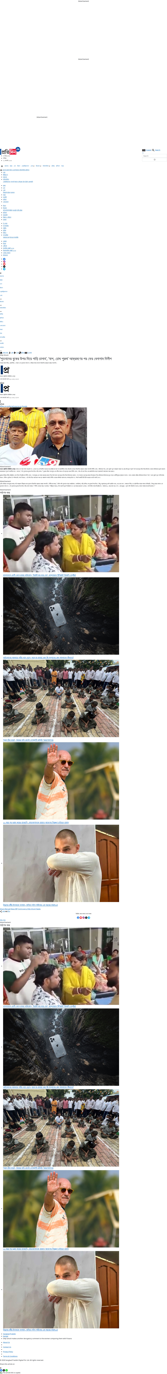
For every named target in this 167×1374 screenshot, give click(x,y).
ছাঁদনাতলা (5, 255)
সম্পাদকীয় (5, 235)
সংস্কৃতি (15, 210)
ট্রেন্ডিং (4, 228)
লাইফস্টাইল (46, 166)
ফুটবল (8, 192)
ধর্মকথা (4, 199)
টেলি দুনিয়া (19, 210)
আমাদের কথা (6, 237)
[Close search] (143, 153)
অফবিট (5, 197)
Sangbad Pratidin (9, 1334)
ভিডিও (4, 233)
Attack (2, 909)
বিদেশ (18, 166)
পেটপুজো (20, 182)
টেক (24, 182)
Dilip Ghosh (31, 909)
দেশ (15, 166)
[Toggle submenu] (1, 305)
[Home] (10, 150)
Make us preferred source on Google (13, 406)
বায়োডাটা (5, 215)
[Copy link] (3, 383)
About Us (6, 1342)
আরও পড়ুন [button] (3, 920)
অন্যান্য (12, 192)
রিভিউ (10, 210)
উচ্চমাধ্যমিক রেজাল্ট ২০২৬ (9, 250)
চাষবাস (4, 219)
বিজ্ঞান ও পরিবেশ (7, 217)
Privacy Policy (8, 1352)
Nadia (38, 909)
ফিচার (4, 243)
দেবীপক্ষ (5, 246)
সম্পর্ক (12, 182)
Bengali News (10, 909)
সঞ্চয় (62, 166)
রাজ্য (11, 166)
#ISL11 (5, 175)
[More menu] (165, 166)
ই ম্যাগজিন (6, 226)
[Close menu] (0, 273)
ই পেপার (5, 223)
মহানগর (6, 166)
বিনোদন (38, 166)
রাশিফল (58, 166)
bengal (5, 1336)
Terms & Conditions (10, 1356)
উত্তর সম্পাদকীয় (14, 237)
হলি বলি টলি (6, 210)
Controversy (22, 909)
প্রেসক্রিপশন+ (25, 166)
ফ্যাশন (16, 182)
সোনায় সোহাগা (6, 253)
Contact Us (7, 1347)
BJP (16, 909)
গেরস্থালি (30, 182)
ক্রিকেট (5, 192)
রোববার (4, 241)
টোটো (26, 182)
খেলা (32, 166)
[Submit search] (154, 159)
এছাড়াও (2, 347)
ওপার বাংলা (5, 202)
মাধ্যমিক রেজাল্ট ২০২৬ (8, 248)
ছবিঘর (53, 166)
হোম (4, 172)
